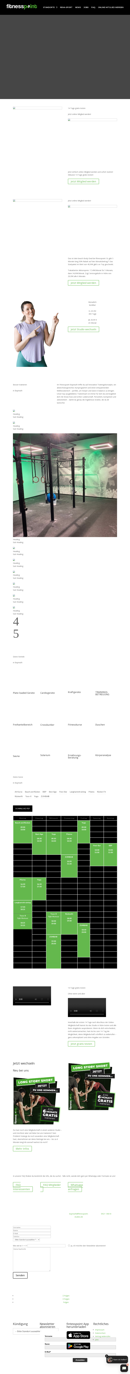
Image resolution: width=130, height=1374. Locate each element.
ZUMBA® (45, 796)
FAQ (93, 7)
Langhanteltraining (78, 792)
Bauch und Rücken (32, 792)
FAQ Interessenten (21, 1187)
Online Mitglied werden (111, 7)
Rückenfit (19, 796)
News (78, 7)
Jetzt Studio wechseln (83, 329)
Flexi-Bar (63, 792)
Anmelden (80, 1360)
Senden (20, 1275)
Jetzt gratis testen (81, 1044)
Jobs (86, 7)
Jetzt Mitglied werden (83, 181)
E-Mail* (48, 1352)
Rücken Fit (101, 792)
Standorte (49, 7)
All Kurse (18, 792)
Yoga (36, 796)
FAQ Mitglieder (52, 1185)
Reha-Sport (66, 7)
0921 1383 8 (106, 1214)
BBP (44, 792)
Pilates (91, 792)
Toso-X (28, 796)
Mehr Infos (22, 1148)
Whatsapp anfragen (75, 1187)
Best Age (53, 792)
